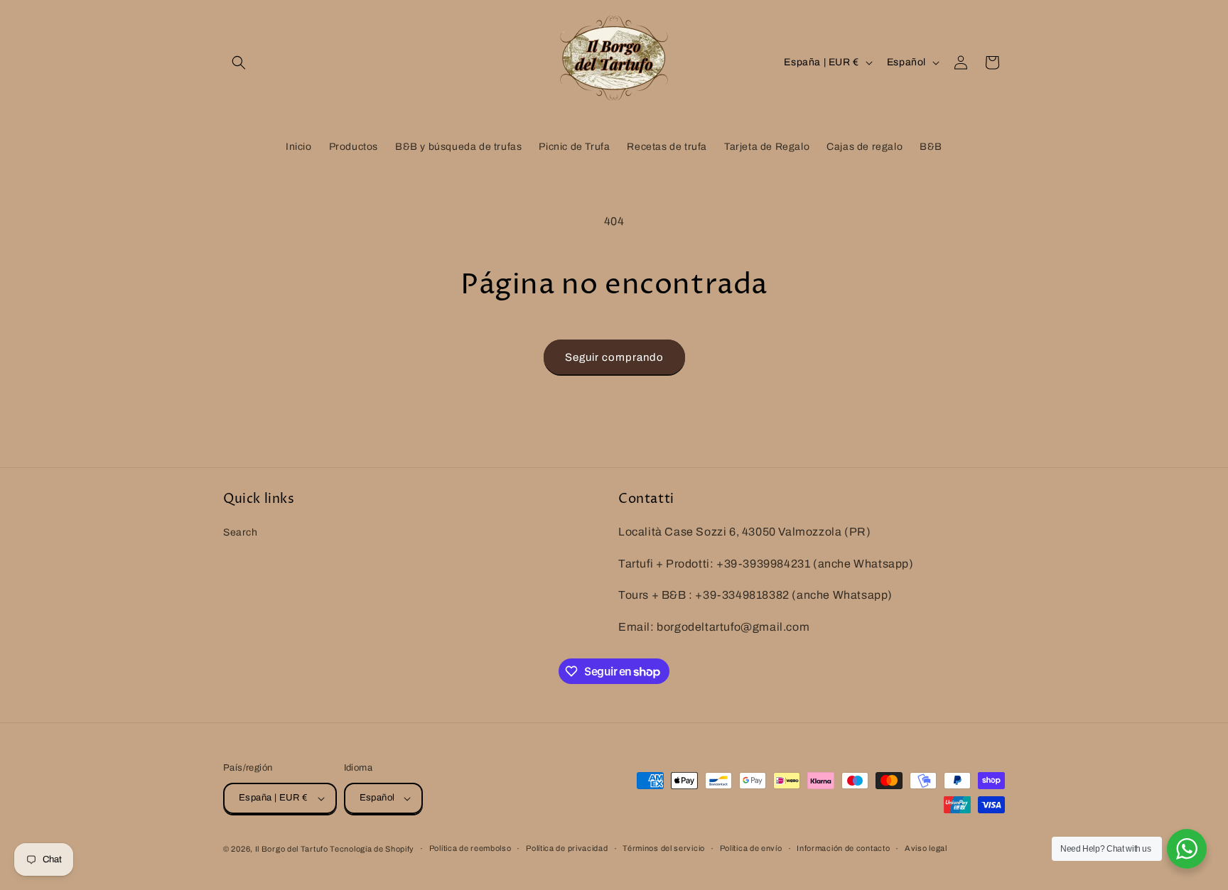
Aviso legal (926, 848)
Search (240, 531)
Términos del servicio (664, 848)
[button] (238, 62)
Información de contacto (843, 848)
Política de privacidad (567, 848)
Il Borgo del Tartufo (292, 849)
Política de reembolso (470, 848)
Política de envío (751, 848)
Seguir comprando (614, 357)
